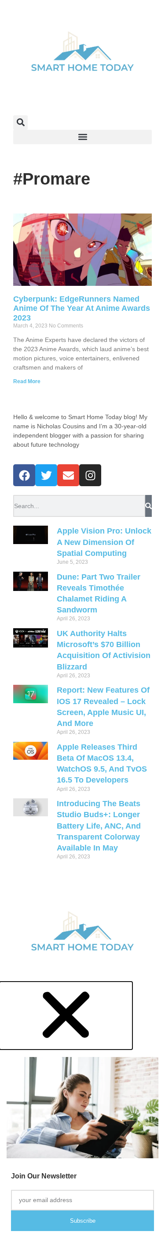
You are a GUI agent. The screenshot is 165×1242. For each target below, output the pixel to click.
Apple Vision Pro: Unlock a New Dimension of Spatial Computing (104, 542)
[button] (20, 122)
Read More (26, 381)
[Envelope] (68, 475)
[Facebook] (24, 475)
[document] (82, 1112)
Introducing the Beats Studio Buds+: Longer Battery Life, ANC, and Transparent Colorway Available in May (99, 825)
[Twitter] (46, 475)
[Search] (148, 506)
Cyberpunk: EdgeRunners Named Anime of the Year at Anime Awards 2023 (81, 308)
